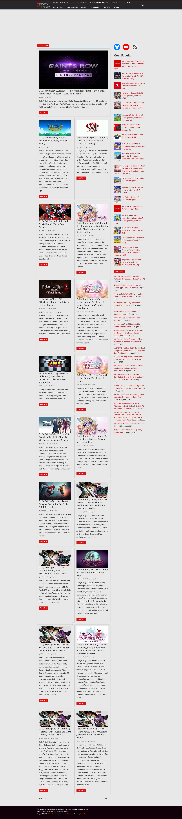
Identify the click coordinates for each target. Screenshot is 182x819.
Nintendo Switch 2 (60, 3)
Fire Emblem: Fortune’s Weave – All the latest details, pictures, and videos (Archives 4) (128, 368)
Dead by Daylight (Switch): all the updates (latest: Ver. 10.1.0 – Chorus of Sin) (133, 76)
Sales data (115, 3)
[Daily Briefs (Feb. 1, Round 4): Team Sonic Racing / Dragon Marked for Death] (92, 426)
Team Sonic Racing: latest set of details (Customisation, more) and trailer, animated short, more (53, 378)
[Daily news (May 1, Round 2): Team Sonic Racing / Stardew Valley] (55, 128)
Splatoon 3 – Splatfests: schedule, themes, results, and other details (133, 146)
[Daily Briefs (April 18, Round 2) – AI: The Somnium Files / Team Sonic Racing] (92, 128)
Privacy (116, 7)
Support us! (95, 7)
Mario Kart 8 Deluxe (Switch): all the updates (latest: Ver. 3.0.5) (132, 95)
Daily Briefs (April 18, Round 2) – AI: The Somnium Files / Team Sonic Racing (92, 140)
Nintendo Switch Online (98, 3)
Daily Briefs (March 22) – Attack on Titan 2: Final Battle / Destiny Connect (55, 302)
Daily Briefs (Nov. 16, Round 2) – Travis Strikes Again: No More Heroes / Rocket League (55, 731)
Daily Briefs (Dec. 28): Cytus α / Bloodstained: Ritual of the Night (92, 572)
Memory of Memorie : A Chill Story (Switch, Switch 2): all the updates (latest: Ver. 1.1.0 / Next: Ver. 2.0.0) (129, 377)
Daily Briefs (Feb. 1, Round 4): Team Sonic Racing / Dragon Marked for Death (91, 438)
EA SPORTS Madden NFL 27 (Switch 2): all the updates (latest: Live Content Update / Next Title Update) (129, 350)
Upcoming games (72, 7)
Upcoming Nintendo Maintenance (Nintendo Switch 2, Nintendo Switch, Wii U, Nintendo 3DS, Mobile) (129, 406)
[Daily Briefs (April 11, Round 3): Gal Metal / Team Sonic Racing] (55, 212)
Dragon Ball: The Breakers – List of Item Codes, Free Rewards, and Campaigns (132, 262)
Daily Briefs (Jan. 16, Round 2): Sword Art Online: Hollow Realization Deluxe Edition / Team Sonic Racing (92, 504)
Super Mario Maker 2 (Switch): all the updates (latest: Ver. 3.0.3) (133, 240)
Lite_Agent (51, 97)
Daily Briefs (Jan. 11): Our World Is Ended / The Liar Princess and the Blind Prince (53, 570)
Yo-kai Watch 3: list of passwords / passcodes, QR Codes (132, 230)
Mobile (83, 7)
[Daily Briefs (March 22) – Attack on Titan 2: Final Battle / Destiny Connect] (55, 289)
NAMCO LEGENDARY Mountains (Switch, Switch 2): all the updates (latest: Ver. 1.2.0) (129, 397)
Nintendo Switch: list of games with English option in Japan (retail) (133, 85)
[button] (67, 2)
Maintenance (58, 7)
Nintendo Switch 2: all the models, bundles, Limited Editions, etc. (131, 127)
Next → (107, 798)
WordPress (70, 814)
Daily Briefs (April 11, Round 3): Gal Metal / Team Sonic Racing (53, 224)
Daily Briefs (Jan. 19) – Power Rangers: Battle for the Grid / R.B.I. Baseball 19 (53, 504)
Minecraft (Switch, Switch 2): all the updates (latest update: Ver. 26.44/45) (133, 117)
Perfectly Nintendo (53, 814)
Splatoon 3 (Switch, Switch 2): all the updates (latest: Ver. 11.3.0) (133, 189)
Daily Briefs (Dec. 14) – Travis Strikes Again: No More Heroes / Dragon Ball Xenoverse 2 (54, 647)
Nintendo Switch (77, 3)
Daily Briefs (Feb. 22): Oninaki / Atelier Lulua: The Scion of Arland (92, 378)
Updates (127, 3)
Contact (107, 7)
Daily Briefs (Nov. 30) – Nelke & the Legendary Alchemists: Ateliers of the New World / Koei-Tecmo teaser (91, 649)
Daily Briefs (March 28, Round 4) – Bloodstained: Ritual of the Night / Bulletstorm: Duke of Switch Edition (92, 227)
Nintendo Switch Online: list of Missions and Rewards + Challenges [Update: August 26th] (129, 332)
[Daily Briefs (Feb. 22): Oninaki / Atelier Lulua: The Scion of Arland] (92, 365)
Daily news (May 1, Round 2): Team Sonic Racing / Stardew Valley (53, 140)
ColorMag (83, 814)
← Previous (41, 798)
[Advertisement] (91, 23)
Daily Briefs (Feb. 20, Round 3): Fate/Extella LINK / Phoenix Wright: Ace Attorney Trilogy (54, 437)
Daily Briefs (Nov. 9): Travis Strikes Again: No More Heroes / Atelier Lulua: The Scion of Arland (91, 733)
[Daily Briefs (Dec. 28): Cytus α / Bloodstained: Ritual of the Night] (92, 559)
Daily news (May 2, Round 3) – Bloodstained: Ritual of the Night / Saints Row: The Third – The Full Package (72, 92)
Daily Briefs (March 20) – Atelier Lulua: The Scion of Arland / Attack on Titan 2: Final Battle (90, 303)
